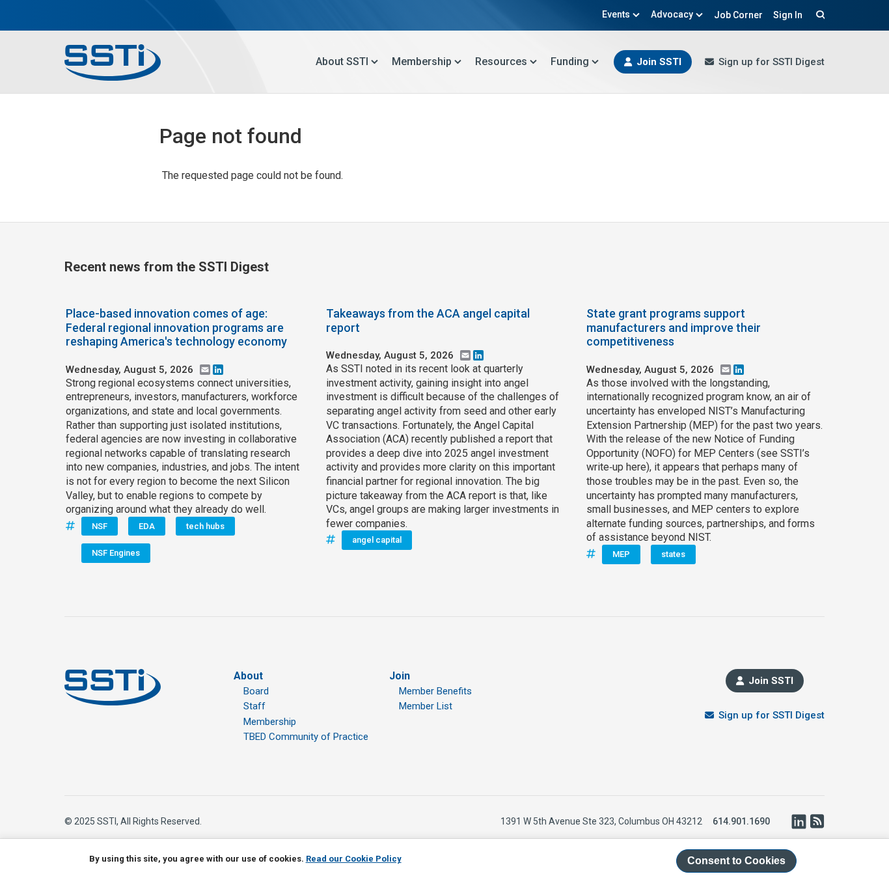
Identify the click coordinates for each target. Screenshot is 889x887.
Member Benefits (435, 691)
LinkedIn (798, 821)
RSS (817, 821)
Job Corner (738, 15)
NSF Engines (116, 553)
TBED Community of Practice (305, 737)
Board (256, 691)
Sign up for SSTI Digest (771, 62)
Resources (501, 61)
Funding (570, 61)
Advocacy (672, 14)
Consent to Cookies (736, 860)
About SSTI (342, 61)
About (248, 676)
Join (399, 676)
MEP (621, 554)
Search (819, 14)
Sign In (787, 15)
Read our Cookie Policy (354, 859)
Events (616, 14)
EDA (147, 526)
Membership (422, 61)
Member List (425, 706)
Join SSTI (658, 62)
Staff (254, 706)
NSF (99, 526)
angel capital (377, 540)
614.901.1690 (741, 821)
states (673, 554)
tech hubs (205, 526)
